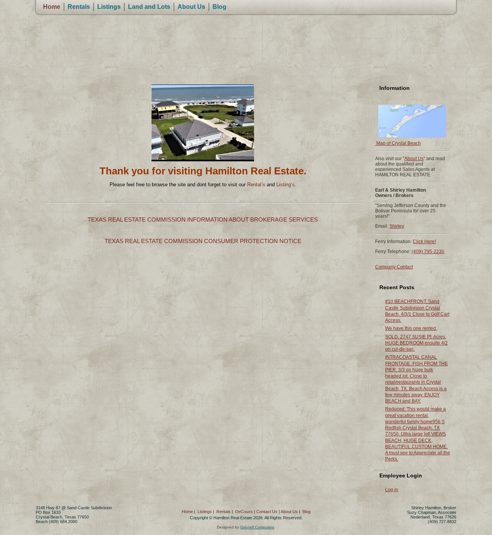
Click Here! (424, 241)
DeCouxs (244, 511)
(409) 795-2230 (428, 251)
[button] (49, 123)
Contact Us (267, 511)
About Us (191, 6)
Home (51, 6)
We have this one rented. (411, 328)
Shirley (396, 226)
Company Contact (394, 267)
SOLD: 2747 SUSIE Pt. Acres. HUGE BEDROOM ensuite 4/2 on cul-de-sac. (416, 343)
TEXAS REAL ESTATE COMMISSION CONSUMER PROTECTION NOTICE (203, 241)
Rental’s (256, 184)
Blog (219, 6)
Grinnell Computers (257, 527)
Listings (109, 6)
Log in (391, 489)
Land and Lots (149, 6)
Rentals (79, 6)
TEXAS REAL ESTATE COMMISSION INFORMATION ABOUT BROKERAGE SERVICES (203, 219)
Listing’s (285, 184)
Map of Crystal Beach (398, 143)
